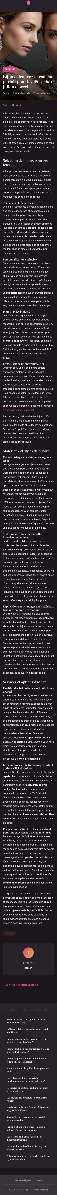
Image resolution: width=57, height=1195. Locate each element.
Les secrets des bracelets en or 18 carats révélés (27, 1099)
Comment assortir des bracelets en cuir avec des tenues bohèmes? (27, 1040)
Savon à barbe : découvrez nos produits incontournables (26, 1119)
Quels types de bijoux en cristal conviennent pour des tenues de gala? (26, 1079)
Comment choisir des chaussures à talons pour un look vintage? (28, 1050)
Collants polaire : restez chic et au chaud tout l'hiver (27, 1031)
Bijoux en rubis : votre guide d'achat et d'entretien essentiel (26, 1021)
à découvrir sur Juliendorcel (18, 409)
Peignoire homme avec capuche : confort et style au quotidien (28, 1158)
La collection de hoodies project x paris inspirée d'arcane (26, 1148)
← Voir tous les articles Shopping (20, 984)
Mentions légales (23, 1180)
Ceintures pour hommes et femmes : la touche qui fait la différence (26, 1060)
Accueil (6, 105)
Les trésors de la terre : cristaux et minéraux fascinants (24, 1138)
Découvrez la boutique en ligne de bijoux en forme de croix (27, 1089)
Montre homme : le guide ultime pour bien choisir (28, 1070)
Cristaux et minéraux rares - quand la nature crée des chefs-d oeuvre (26, 1128)
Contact (38, 1180)
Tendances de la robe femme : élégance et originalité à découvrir (28, 1109)
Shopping (10, 69)
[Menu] (28, 9)
